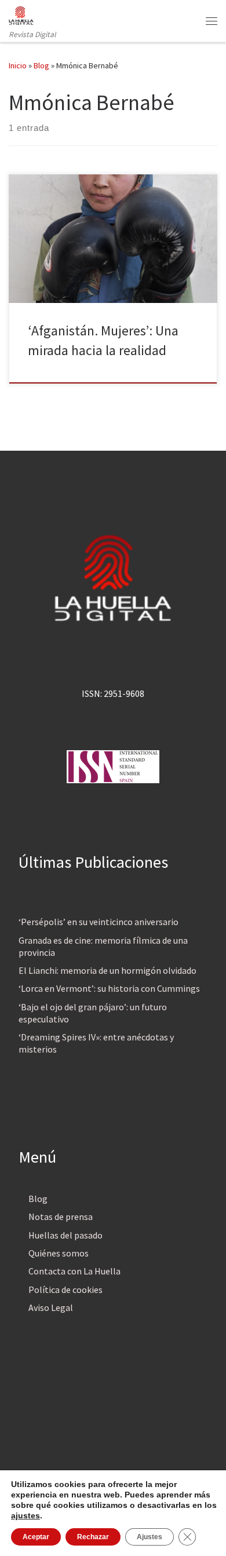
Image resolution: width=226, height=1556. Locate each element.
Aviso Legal (50, 1307)
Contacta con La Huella (74, 1271)
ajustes (25, 1515)
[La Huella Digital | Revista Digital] (21, 14)
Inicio (18, 65)
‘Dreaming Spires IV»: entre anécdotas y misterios (96, 1043)
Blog (41, 65)
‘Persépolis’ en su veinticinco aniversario (98, 921)
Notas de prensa (60, 1216)
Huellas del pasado (65, 1235)
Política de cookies (65, 1289)
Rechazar (93, 1537)
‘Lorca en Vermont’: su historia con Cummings (109, 988)
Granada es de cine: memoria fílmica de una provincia (103, 946)
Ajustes (149, 1537)
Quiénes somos (58, 1253)
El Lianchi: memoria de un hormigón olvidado (107, 970)
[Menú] (211, 20)
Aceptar (36, 1537)
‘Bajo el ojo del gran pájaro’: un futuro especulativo (93, 1013)
